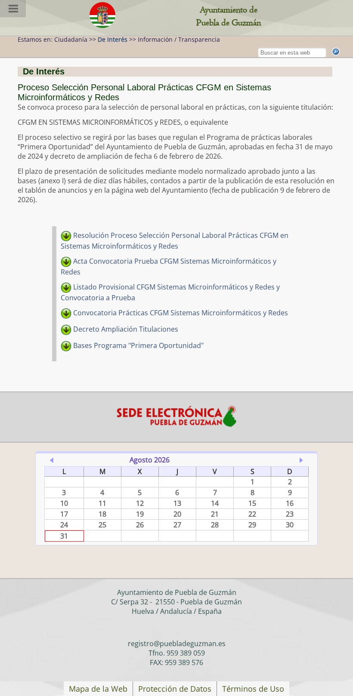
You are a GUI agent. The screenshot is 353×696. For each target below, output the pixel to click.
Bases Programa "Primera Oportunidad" (137, 345)
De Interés (112, 39)
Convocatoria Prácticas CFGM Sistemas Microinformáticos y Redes (179, 312)
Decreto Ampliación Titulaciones (124, 329)
